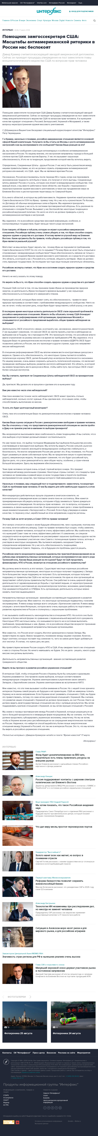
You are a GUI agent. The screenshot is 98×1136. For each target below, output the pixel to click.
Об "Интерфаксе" (27, 3)
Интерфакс (49, 11)
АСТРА (6, 1105)
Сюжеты (77, 20)
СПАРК (6, 1095)
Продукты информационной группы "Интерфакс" (40, 1085)
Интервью (7, 30)
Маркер (6, 1103)
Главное (6, 20)
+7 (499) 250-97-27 (17, 1078)
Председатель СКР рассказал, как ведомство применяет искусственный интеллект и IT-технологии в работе (60, 914)
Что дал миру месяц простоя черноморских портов (64, 826)
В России (14, 20)
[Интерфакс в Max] (60, 1107)
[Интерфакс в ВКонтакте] (52, 1107)
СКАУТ (6, 1100)
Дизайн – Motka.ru (74, 1121)
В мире (22, 20)
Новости (69, 20)
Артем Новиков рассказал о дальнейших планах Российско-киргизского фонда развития (62, 765)
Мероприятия (83, 1053)
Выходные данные (41, 1124)
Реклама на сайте (66, 1053)
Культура (47, 20)
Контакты (7, 1053)
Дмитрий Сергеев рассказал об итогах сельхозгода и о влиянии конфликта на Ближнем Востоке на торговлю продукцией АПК (64, 975)
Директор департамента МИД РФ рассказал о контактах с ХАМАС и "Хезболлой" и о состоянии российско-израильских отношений (65, 787)
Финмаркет (71, 3)
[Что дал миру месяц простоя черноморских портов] (17, 835)
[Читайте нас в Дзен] (45, 1107)
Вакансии (51, 1053)
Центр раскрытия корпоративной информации (55, 1101)
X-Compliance (8, 1098)
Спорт (39, 20)
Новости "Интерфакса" (51, 1093)
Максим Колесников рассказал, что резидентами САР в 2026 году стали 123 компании (65, 888)
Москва (55, 20)
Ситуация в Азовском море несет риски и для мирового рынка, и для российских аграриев (61, 930)
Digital (62, 20)
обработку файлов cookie (31, 1072)
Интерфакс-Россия (57, 3)
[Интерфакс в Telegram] (48, 1107)
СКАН (45, 1096)
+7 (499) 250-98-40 (72, 1076)
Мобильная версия (10, 3)
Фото (84, 20)
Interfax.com (42, 3)
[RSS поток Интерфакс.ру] (56, 1107)
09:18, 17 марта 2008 (22, 30)
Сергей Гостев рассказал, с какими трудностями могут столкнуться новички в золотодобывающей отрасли (65, 862)
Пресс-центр (39, 1053)
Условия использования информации (48, 1121)
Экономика (31, 20)
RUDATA (46, 1098)
